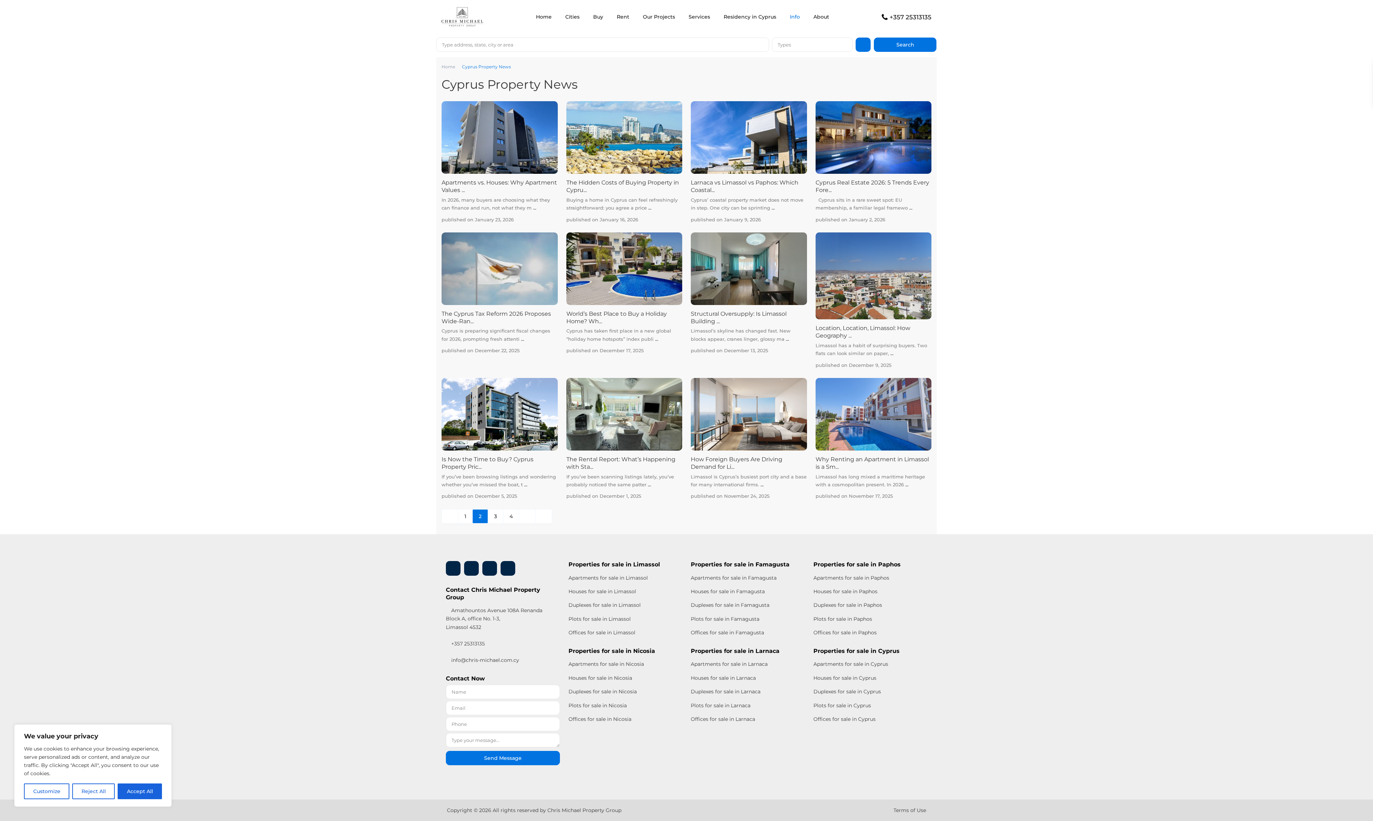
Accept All (140, 791)
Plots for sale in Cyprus (842, 705)
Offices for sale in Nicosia (600, 719)
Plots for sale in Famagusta (725, 619)
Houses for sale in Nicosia (600, 678)
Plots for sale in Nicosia (598, 705)
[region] (93, 765)
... (534, 208)
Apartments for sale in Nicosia (606, 664)
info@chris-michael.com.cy (485, 660)
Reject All (94, 791)
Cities (572, 17)
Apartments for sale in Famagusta (734, 578)
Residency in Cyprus (750, 17)
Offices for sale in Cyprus (844, 719)
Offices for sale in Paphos (845, 632)
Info (795, 17)
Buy (598, 17)
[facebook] (453, 568)
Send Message (503, 758)
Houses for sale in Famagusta (728, 591)
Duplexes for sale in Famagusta (730, 605)
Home (544, 17)
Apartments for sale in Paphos (851, 578)
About (821, 17)
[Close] (164, 730)
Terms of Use (910, 810)
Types (784, 45)
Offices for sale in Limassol (602, 632)
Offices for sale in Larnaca (723, 719)
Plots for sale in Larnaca (721, 705)
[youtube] (489, 568)
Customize (46, 791)
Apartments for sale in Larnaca (729, 664)
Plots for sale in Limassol (600, 619)
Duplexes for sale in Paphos (847, 605)
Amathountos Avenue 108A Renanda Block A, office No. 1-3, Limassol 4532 (494, 618)
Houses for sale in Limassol (602, 591)
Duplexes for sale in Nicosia (603, 691)
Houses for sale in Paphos (845, 591)
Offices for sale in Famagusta (727, 632)
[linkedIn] (471, 568)
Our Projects (659, 17)
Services (699, 17)
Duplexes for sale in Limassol (605, 605)
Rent (623, 17)
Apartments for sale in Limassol (608, 578)
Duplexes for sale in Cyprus (847, 691)
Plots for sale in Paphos (842, 619)
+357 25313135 (910, 17)
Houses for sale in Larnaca (723, 678)
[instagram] (508, 568)
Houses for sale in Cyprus (844, 678)
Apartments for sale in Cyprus (850, 664)
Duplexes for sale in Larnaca (726, 691)
